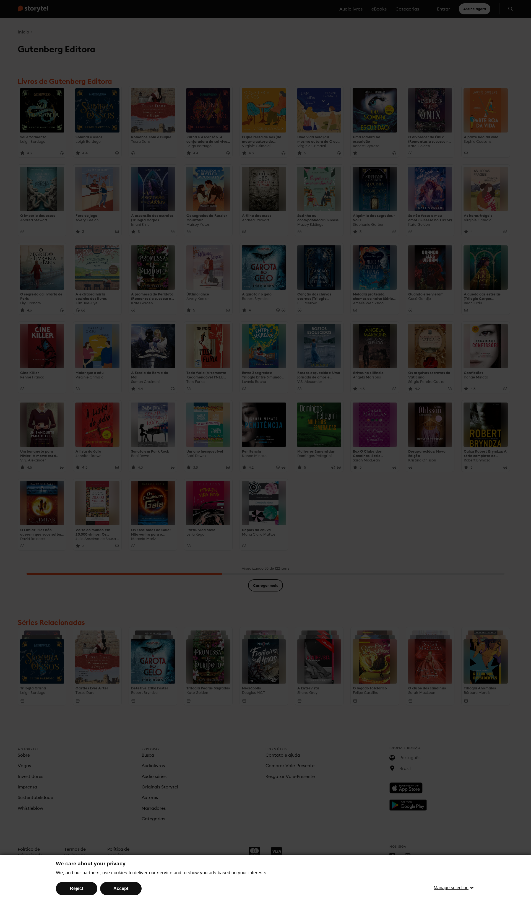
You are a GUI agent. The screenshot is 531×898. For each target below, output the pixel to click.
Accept (120, 888)
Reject (76, 888)
